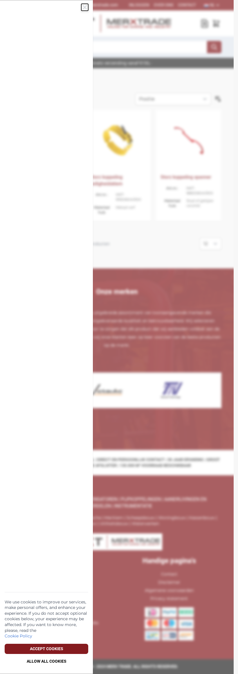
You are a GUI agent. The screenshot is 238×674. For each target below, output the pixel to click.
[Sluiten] (84, 7)
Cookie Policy (18, 636)
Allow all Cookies (46, 661)
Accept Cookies (46, 648)
